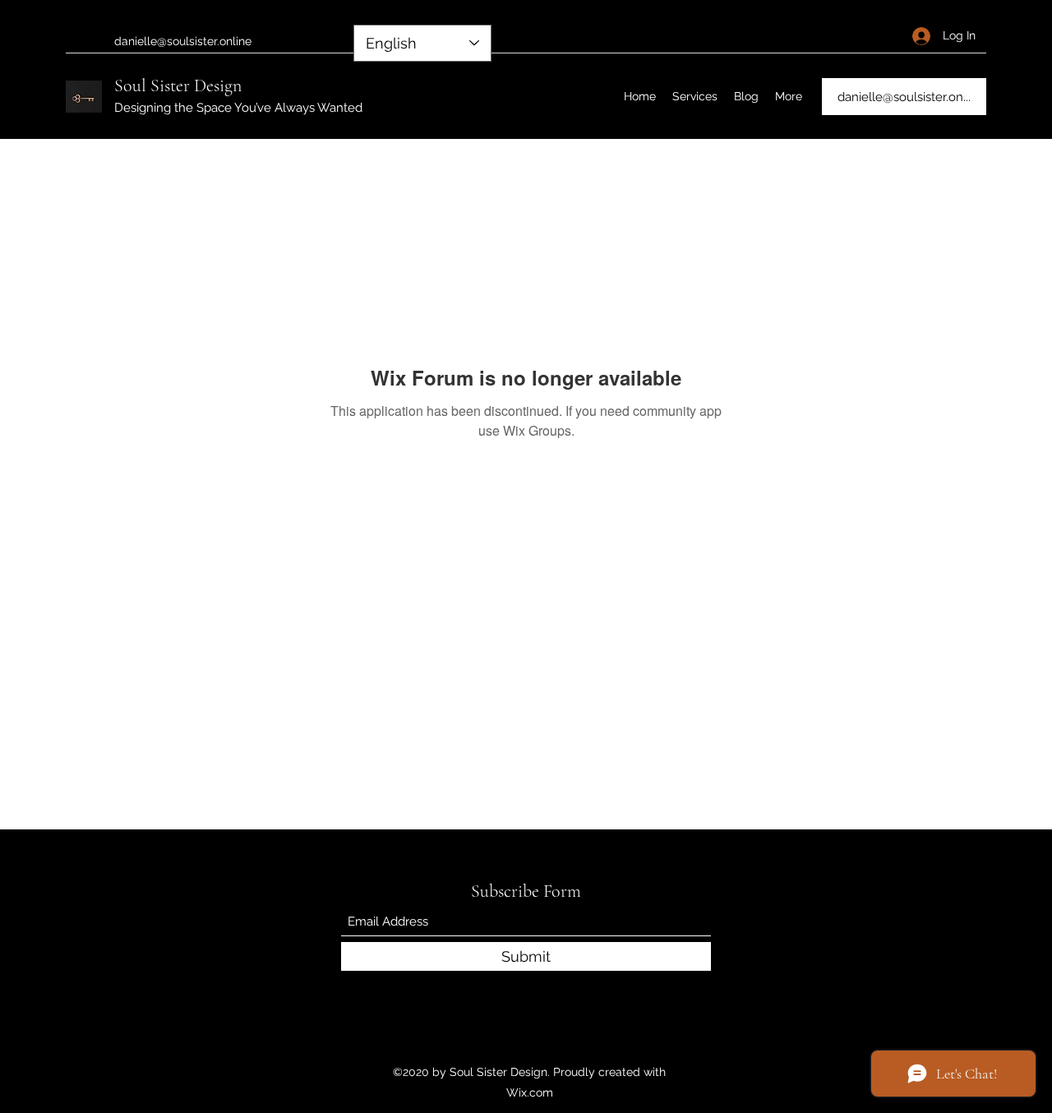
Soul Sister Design (178, 85)
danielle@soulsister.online (182, 41)
